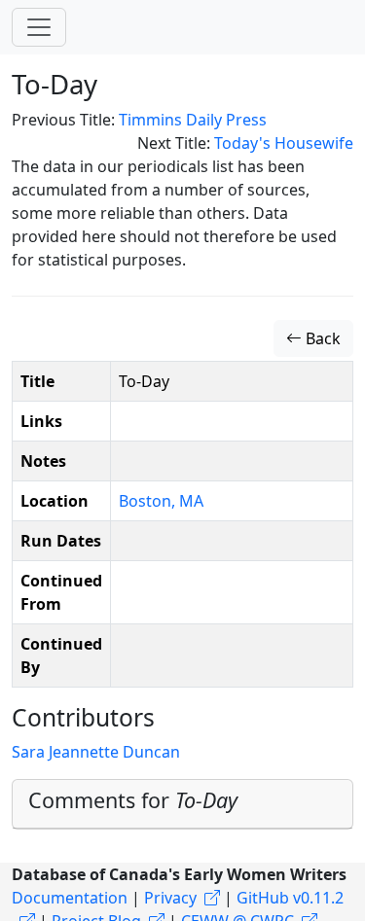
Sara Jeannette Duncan (96, 751)
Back (321, 338)
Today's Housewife (283, 143)
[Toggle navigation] (39, 27)
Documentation (70, 897)
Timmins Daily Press (193, 119)
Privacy (170, 897)
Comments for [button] (132, 800)
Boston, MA (161, 501)
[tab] (182, 805)
